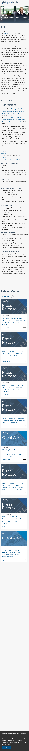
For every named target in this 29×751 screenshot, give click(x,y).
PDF (3, 19)
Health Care (7, 33)
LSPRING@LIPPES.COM (7, 17)
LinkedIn (24, 17)
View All (6, 296)
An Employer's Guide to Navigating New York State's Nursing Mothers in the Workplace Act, (13, 120)
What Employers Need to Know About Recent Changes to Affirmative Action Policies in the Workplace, (14, 111)
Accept (6, 747)
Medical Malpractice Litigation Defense (14, 159)
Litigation (3, 157)
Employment (22, 31)
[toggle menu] (25, 3)
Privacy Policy (16, 739)
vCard (18, 17)
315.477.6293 (4, 21)
